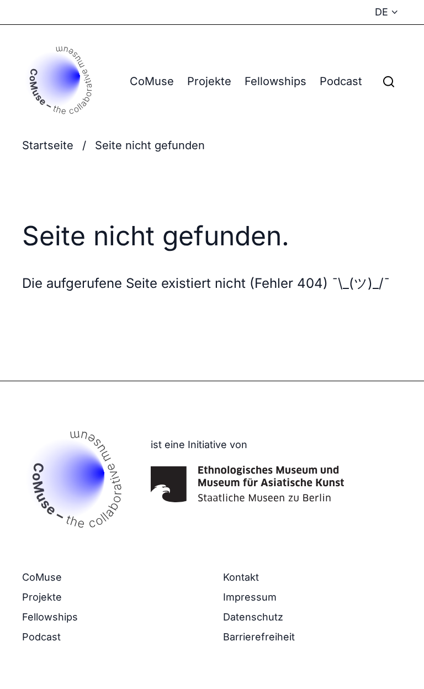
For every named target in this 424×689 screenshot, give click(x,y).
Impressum (250, 597)
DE (381, 12)
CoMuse (152, 81)
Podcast (341, 81)
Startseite (47, 145)
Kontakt (241, 577)
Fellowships (275, 81)
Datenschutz (253, 617)
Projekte (209, 81)
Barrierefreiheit (259, 637)
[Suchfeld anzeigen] (388, 81)
